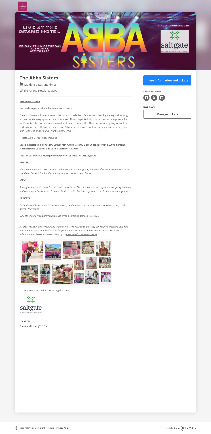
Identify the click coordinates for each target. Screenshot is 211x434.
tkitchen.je (81, 234)
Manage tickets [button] (167, 114)
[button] (43, 427)
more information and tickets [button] (167, 80)
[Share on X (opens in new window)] (154, 98)
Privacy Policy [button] (62, 427)
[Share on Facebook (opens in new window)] (146, 98)
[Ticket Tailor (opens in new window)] (188, 428)
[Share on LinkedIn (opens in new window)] (162, 98)
